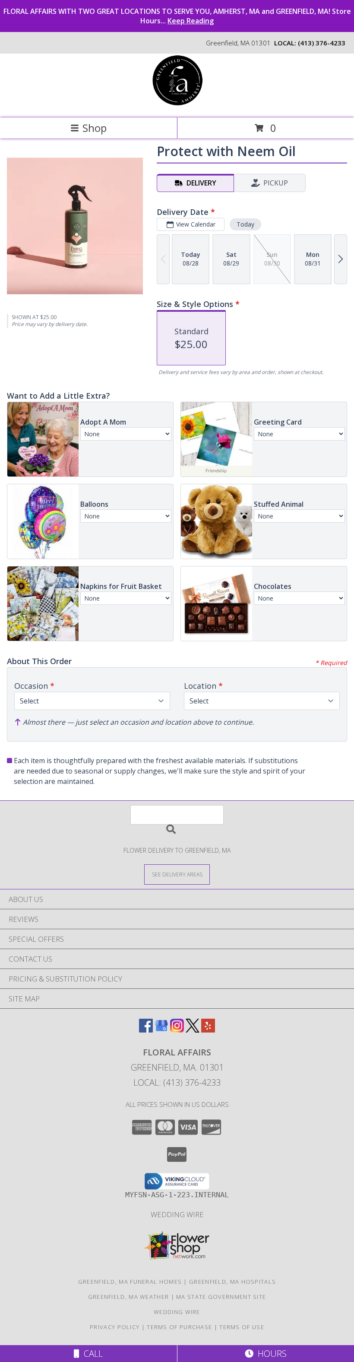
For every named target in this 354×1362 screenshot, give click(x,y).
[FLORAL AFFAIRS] (177, 105)
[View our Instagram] (177, 1030)
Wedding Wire (177, 1214)
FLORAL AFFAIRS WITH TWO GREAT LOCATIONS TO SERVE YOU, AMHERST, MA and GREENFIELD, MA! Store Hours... (177, 16)
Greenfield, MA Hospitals (232, 1281)
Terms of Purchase (179, 1327)
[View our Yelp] (208, 1030)
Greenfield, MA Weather (128, 1297)
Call (91, 1353)
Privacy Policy (114, 1327)
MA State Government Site (221, 1297)
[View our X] (192, 1030)
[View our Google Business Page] (161, 1030)
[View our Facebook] (146, 1030)
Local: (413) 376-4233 (177, 1082)
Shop (94, 128)
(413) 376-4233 (321, 42)
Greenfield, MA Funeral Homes (130, 1281)
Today (245, 224)
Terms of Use (241, 1327)
